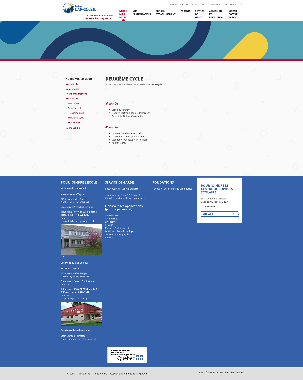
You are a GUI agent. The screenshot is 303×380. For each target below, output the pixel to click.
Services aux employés (117, 234)
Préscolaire (74, 103)
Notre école (71, 84)
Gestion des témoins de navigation (128, 373)
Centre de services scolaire (192, 4)
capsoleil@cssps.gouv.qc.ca (76, 221)
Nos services (72, 88)
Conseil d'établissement (165, 12)
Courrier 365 (111, 215)
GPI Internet (111, 218)
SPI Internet (111, 221)
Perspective (74, 122)
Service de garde (199, 14)
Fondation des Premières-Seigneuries (172, 188)
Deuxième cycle (76, 112)
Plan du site (214, 4)
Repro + (109, 237)
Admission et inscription (216, 14)
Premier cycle (75, 108)
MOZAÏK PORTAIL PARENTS (234, 14)
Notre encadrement (76, 93)
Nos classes (71, 98)
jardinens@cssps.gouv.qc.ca (130, 198)
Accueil (173, 4)
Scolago (109, 224)
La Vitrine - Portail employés (120, 231)
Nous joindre (229, 4)
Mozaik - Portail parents (117, 228)
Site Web (208, 213)
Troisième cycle (76, 117)
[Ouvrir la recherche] (241, 4)
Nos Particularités (141, 12)
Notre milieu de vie (123, 14)
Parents (185, 10)
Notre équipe (72, 127)
